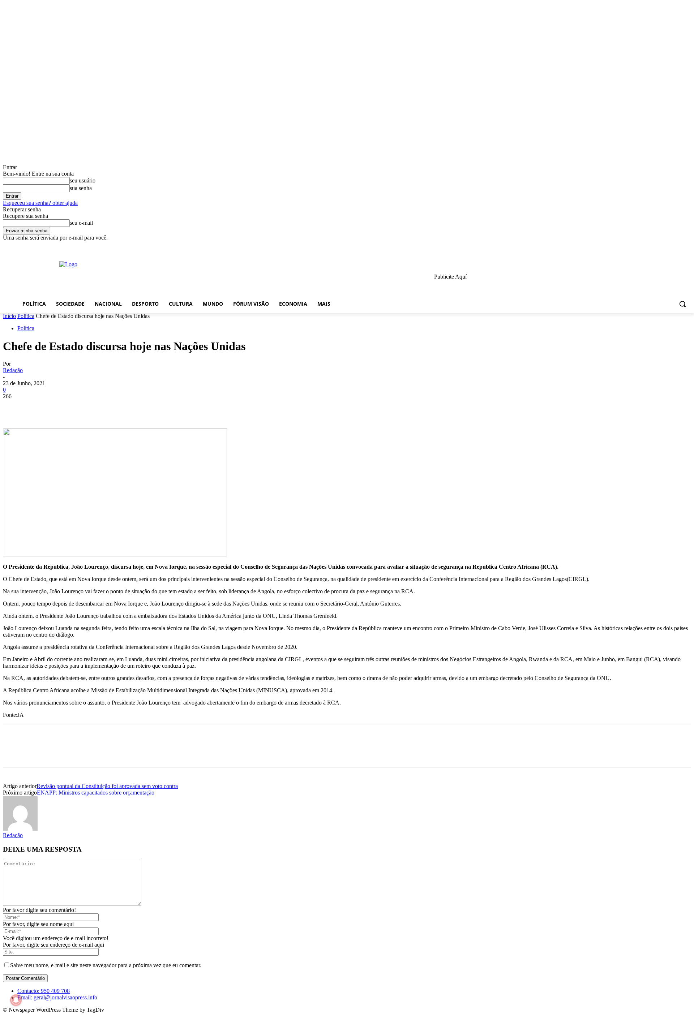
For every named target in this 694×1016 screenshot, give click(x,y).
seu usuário (82, 180)
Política (25, 316)
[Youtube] (687, 246)
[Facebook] (647, 246)
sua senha (81, 188)
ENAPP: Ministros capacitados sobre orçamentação (95, 792)
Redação (13, 370)
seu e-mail (81, 223)
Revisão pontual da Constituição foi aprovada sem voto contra (107, 786)
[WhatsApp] (93, 407)
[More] (119, 407)
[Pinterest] (67, 407)
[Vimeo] (677, 246)
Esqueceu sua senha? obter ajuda (40, 203)
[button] (682, 304)
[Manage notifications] (16, 1000)
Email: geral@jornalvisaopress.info (57, 997)
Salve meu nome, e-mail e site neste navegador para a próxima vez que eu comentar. (105, 965)
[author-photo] (20, 829)
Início (9, 316)
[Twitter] (667, 246)
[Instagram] (657, 246)
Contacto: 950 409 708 (43, 991)
